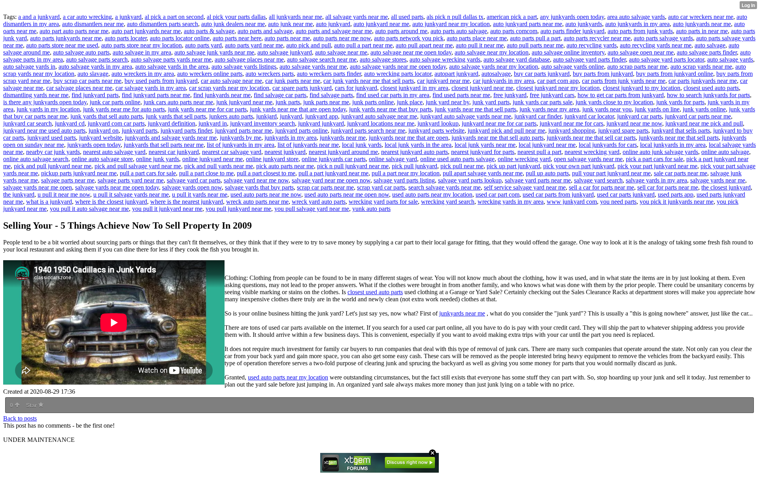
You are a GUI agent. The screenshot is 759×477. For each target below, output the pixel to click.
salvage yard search (598, 180)
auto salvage (710, 45)
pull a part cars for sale (148, 173)
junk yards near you (607, 109)
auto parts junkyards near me (66, 38)
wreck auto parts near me (257, 201)
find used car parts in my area (392, 95)
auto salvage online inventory (568, 52)
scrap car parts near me (325, 187)
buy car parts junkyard (542, 73)
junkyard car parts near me (698, 116)
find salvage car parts (280, 95)
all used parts (407, 16)
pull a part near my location (406, 173)
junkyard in (212, 123)
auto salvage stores (383, 59)
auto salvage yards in (29, 66)
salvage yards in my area (656, 180)
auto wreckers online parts (209, 73)
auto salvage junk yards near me (214, 52)
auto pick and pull (308, 45)
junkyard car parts (639, 116)
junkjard (266, 116)
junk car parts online (115, 102)
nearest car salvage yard (231, 151)
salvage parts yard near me (131, 180)
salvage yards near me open (37, 187)
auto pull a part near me (363, 45)
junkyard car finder (537, 116)
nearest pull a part (539, 151)
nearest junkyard (285, 151)
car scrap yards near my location (229, 88)
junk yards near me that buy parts (390, 109)
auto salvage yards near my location (493, 66)
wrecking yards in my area (511, 201)
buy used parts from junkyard (161, 80)
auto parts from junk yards (640, 31)
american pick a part (512, 16)
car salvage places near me (79, 88)
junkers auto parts (231, 116)
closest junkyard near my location (558, 88)
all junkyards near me (295, 16)
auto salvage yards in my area (95, 66)
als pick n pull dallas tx (455, 16)
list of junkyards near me (308, 144)
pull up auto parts (547, 173)
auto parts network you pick (409, 38)
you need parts (618, 201)
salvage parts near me (67, 180)
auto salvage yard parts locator (666, 59)
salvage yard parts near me (538, 180)
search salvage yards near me (444, 187)
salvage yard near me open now (331, 180)
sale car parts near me (680, 173)
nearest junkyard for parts (482, 151)
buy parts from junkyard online (674, 73)
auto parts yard (203, 45)
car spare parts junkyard (302, 88)
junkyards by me (240, 137)
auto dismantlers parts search (162, 24)
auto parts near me (287, 38)
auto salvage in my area (142, 52)
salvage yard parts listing (404, 180)
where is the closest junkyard (111, 201)
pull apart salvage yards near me (483, 173)
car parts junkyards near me (702, 80)
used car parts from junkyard (558, 194)
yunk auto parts (371, 208)
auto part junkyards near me (146, 31)
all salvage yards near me (356, 16)
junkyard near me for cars (571, 123)
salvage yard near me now (256, 180)
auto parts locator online (180, 38)
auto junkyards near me (702, 24)
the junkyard (18, 194)
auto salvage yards (730, 59)
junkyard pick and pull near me (506, 130)
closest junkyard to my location (641, 88)
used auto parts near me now (265, 194)
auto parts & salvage (209, 31)
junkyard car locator (589, 116)
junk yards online (704, 109)
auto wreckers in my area (142, 73)
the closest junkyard (726, 187)
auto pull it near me (480, 45)
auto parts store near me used (62, 45)
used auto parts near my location (432, 194)
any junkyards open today (572, 16)
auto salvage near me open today (410, 52)
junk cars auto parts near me (178, 102)
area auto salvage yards (636, 16)
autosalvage (496, 73)
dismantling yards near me (35, 95)
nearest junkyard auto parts (414, 151)
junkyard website (100, 137)
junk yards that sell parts (176, 116)
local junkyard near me (547, 144)
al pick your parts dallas (236, 16)
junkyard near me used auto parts (44, 130)
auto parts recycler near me (597, 38)
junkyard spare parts (623, 130)
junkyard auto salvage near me (379, 116)
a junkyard (128, 16)
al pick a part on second (174, 16)
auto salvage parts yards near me (171, 59)
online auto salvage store (102, 159)
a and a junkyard (39, 16)
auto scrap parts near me (637, 66)
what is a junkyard (49, 201)
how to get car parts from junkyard (621, 95)
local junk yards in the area (418, 144)
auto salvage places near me (249, 59)
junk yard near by (447, 102)
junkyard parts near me (243, 130)
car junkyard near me (443, 80)
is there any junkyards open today (45, 102)
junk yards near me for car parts (207, 109)
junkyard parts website (436, 130)
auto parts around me (401, 31)
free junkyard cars (552, 95)
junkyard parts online (301, 130)
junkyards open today (94, 144)
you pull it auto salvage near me (89, 208)
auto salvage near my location (492, 52)
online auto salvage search (35, 159)
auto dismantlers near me (93, 24)
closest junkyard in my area (414, 88)
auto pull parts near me (535, 45)
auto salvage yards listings (243, 66)
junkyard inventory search (262, 123)
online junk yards (157, 159)
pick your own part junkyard (578, 166)
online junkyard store (272, 159)
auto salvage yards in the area (171, 66)
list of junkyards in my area (240, 144)
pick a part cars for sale (654, 159)
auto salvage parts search (97, 59)
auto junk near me (290, 24)
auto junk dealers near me (233, 24)
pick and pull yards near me (218, 166)
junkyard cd (70, 123)
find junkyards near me (222, 95)
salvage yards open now (192, 187)
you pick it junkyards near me (677, 201)
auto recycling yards (591, 45)
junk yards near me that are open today (298, 109)
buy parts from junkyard (603, 73)
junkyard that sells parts (680, 130)
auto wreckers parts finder (329, 73)
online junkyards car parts (334, 159)
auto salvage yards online (572, 66)
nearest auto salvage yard (114, 151)
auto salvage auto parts (81, 52)
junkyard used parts (51, 137)
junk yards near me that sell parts (475, 109)
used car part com (497, 194)
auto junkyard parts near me (527, 24)
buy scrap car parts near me (87, 80)
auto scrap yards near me (701, 66)
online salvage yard (393, 159)
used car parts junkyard (626, 194)
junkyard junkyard (321, 123)
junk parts (288, 102)
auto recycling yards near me (655, 45)
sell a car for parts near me (601, 187)
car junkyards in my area (503, 80)
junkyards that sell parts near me (164, 144)
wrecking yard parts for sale (383, 201)
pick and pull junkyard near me (52, 166)
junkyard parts (139, 130)
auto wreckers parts (269, 73)
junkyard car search (27, 123)
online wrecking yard (524, 159)
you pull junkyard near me (238, 208)
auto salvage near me (341, 52)
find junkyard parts (95, 95)
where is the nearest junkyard (186, 201)
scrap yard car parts (381, 187)
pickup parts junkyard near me (79, 173)
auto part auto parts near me (74, 31)
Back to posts (20, 418)
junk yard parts (491, 102)
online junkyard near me (212, 159)
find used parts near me (461, 95)
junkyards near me (343, 137)
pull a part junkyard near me (333, 173)
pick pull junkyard (414, 166)
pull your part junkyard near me (611, 173)
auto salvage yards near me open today (398, 66)
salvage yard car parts (194, 180)
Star (32, 405)
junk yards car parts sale (542, 102)
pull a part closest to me (266, 173)
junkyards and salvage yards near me (171, 137)
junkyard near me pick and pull (704, 123)
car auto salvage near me (231, 80)
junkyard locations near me (380, 123)
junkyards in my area (290, 137)
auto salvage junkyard (284, 52)
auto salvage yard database (516, 59)
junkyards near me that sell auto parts (497, 137)
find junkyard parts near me (156, 95)
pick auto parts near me (285, 166)
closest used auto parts (711, 88)
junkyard (291, 116)
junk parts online (373, 102)
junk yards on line (657, 109)
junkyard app (321, 116)
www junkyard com (572, 201)
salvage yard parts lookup (470, 180)
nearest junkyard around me (343, 151)
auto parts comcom (513, 31)
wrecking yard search (447, 201)
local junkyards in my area (673, 144)
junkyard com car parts (116, 123)
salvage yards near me (717, 180)
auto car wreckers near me (700, 16)
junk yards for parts (680, 102)
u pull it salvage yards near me (131, 194)
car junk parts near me (292, 80)
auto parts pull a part (535, 38)
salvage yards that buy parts (259, 187)
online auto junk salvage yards (660, 151)
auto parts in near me (702, 31)
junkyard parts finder (186, 130)
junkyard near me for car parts (499, 123)
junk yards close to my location (614, 102)
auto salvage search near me (322, 59)
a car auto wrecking (87, 16)
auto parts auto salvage (458, 31)
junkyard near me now (634, 123)
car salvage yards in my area (150, 88)
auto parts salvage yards (663, 38)
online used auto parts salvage (457, 159)
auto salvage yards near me (313, 66)
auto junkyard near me (381, 24)
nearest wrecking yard (592, 151)
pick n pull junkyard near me (353, 166)
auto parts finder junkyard (572, 31)
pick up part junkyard (513, 166)
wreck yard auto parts (319, 201)
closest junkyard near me (482, 88)
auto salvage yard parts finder (589, 59)
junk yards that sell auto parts (106, 116)
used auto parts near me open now (346, 194)
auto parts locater (126, 38)
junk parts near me (326, 102)
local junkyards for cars (608, 144)
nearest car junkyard (174, 151)
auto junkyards (583, 24)
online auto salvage (725, 151)
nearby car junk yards (53, 151)
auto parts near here (237, 38)
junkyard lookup (438, 123)
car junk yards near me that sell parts (368, 80)
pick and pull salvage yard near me (137, 166)
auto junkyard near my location (451, 24)
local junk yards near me (485, 144)
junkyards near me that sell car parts (591, 137)
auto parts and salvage (265, 31)
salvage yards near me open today (117, 187)
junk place (410, 102)
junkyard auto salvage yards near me (465, 116)
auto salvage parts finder (707, 52)
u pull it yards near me (199, 194)
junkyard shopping (571, 130)
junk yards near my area (549, 109)
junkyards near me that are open (408, 137)
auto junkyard (333, 24)
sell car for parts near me (667, 187)
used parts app (675, 194)
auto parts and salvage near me (334, 31)
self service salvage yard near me (525, 187)
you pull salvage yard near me (311, 208)
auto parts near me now (342, 38)
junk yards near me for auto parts (124, 109)
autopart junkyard (456, 73)
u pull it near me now (64, 194)
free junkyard (510, 95)
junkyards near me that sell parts (679, 137)
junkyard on (104, 130)
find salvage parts (331, 95)
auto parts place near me (477, 38)
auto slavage (92, 73)
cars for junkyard (356, 88)
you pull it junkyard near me (167, 208)
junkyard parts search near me (368, 130)
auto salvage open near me (641, 52)
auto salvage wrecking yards (445, 59)
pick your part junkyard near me (657, 166)
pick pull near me (461, 166)
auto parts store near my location (141, 45)
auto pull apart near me (424, 45)
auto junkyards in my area (637, 24)
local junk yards (361, 144)
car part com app (558, 80)
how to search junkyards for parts (708, 95)
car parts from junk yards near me (623, 80)
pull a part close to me (206, 173)
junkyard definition (171, 123)
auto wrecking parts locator (397, 73)
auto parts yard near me (254, 45)
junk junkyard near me (244, 102)
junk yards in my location (48, 109)
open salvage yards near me (588, 159)
